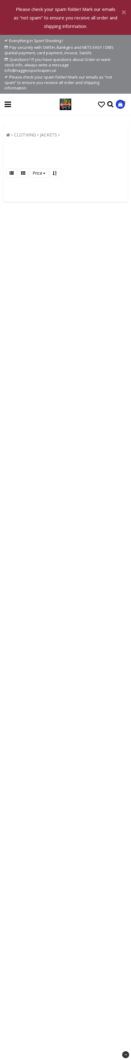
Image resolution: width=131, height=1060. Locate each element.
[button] (101, 104)
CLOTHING (25, 135)
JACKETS (48, 135)
